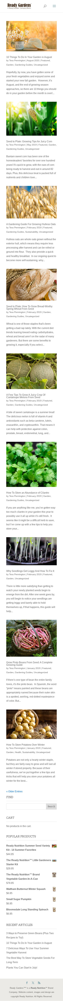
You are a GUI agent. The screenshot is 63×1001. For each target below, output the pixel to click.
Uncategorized (41, 65)
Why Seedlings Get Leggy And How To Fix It (30, 571)
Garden (10, 65)
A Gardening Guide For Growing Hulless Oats (31, 224)
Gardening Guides (24, 65)
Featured (45, 60)
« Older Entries (14, 791)
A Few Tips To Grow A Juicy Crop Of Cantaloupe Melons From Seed (25, 396)
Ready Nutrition (38, 988)
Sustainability (31, 232)
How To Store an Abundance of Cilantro (27, 492)
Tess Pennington (17, 60)
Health (18, 752)
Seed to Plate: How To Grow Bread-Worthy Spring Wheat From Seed (29, 307)
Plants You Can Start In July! (21, 967)
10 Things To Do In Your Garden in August (29, 57)
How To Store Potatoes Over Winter (25, 744)
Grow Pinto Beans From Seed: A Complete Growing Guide (29, 663)
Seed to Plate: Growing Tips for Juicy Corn (29, 141)
